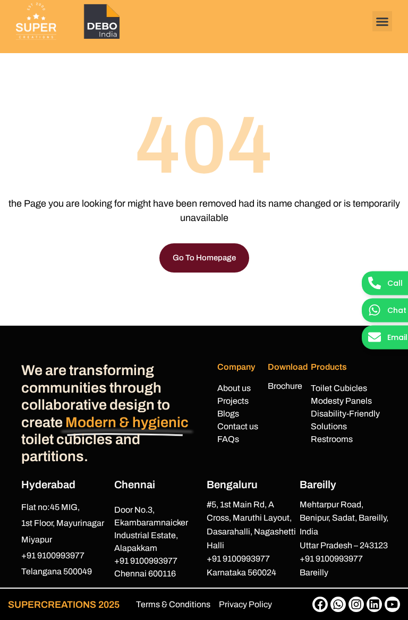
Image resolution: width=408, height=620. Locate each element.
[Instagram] (356, 604)
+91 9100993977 (52, 555)
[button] (382, 21)
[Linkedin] (374, 604)
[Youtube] (392, 604)
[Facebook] (320, 604)
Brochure (285, 385)
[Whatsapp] (338, 604)
